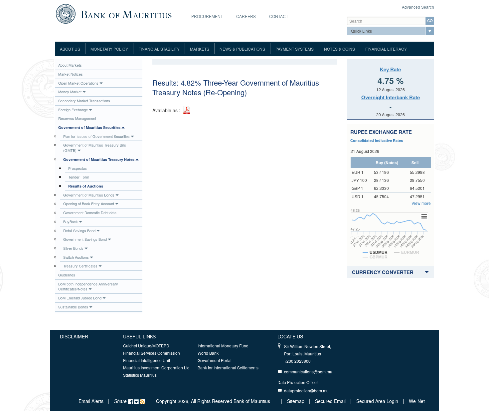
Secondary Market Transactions (84, 100)
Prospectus (77, 168)
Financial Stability (159, 49)
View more (421, 203)
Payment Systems (294, 49)
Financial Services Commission (151, 353)
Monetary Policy (109, 49)
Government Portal (215, 360)
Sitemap (296, 401)
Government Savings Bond (85, 239)
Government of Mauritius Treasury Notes (98, 159)
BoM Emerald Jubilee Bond (79, 297)
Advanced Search (418, 7)
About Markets (70, 65)
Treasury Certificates (80, 265)
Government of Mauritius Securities (89, 127)
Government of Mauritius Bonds (88, 195)
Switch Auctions (76, 257)
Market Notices (70, 74)
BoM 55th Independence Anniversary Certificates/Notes (88, 286)
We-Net (417, 401)
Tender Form (78, 177)
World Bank (208, 353)
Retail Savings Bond (79, 230)
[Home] (113, 13)
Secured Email (330, 401)
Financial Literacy (386, 49)
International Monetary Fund (223, 345)
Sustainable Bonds (73, 306)
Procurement (207, 16)
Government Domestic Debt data (89, 212)
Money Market (70, 91)
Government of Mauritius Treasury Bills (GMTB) (94, 147)
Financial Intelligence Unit (146, 360)
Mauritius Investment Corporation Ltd (156, 367)
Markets (199, 49)
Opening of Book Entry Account (88, 203)
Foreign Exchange (73, 109)
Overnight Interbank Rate (390, 97)
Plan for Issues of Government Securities (96, 136)
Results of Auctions (85, 186)
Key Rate (390, 69)
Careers (246, 16)
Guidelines (66, 274)
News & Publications (242, 49)
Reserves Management (77, 118)
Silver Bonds (73, 248)
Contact (278, 16)
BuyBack (70, 221)
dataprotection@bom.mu (306, 390)
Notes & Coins (339, 49)
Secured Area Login (377, 401)
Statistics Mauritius (140, 375)
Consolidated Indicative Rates (376, 140)
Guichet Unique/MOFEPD (146, 345)
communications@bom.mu (308, 371)
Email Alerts (91, 401)
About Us (70, 49)
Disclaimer (74, 336)
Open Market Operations (78, 83)
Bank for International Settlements (228, 367)
